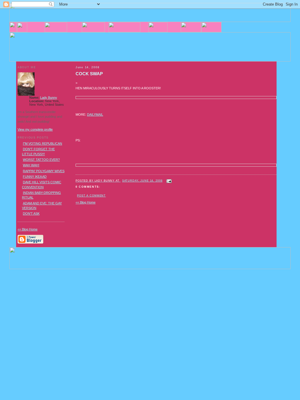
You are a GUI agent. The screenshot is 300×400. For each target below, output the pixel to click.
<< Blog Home (86, 202)
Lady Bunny (48, 97)
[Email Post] (168, 180)
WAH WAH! (31, 165)
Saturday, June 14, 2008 (142, 180)
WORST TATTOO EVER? (41, 159)
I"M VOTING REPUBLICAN (42, 143)
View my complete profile (35, 129)
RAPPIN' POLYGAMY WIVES (43, 171)
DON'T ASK (31, 213)
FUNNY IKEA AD (35, 176)
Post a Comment (91, 195)
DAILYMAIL (95, 114)
